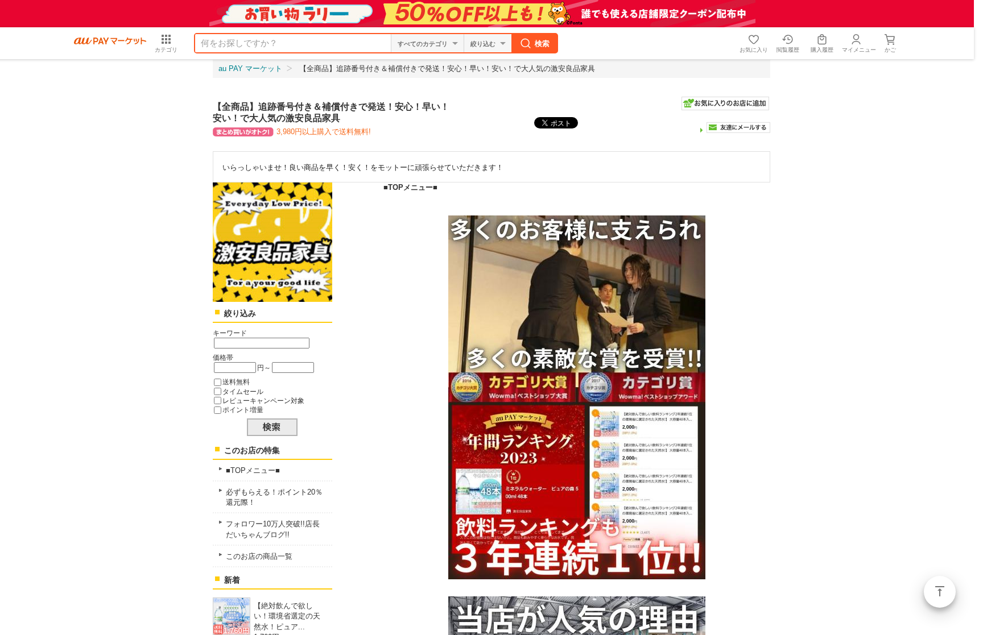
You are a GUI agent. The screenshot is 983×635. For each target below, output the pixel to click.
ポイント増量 (242, 409)
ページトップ (940, 592)
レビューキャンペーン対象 (263, 400)
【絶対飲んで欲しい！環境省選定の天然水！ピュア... (287, 615)
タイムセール (242, 391)
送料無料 (236, 381)
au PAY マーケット (250, 68)
